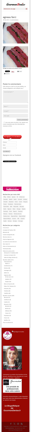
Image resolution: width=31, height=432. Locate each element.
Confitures (6, 299)
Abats (6, 263)
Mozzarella (16, 206)
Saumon (14, 218)
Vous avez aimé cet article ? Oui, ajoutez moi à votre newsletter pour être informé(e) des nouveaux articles (15, 124)
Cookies (6, 302)
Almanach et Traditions (10, 253)
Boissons (5, 232)
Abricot (8, 197)
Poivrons (5, 213)
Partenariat (6, 248)
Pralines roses (7, 216)
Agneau (13, 197)
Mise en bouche (8, 284)
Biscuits (6, 297)
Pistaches (20, 211)
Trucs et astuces (7, 322)
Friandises (6, 315)
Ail (17, 197)
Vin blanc (15, 221)
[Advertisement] (12, 174)
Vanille (5, 221)
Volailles (6, 293)
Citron (16, 201)
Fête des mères (17, 204)
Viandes (6, 291)
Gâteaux (7, 311)
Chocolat (5, 201)
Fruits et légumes (7, 239)
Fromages (6, 270)
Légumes (6, 275)
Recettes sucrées (7, 295)
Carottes (25, 199)
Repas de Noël (22, 216)
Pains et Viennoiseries (8, 246)
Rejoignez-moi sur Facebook (12, 155)
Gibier (5, 272)
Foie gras (25, 201)
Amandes (6, 199)
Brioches (7, 306)
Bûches (7, 308)
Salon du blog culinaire (10, 257)
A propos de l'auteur (8, 230)
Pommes (10, 213)
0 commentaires (14, 20)
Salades (7, 279)
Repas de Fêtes (14, 216)
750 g (5, 197)
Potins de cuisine (7, 251)
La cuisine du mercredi (9, 241)
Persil (10, 211)
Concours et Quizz (8, 255)
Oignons (9, 209)
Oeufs (5, 209)
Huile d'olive (6, 206)
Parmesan (6, 211)
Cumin (20, 201)
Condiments (7, 265)
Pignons (15, 211)
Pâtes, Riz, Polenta (8, 286)
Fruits (5, 318)
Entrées (6, 268)
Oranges (18, 209)
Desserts (6, 304)
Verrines (10, 221)
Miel (11, 206)
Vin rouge (20, 221)
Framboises (10, 204)
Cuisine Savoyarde (7, 234)
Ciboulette (11, 201)
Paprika (23, 209)
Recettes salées (7, 260)
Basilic (15, 199)
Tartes (6, 313)
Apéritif (10, 199)
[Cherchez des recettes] (18, 331)
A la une (5, 227)
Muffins (6, 320)
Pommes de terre (17, 213)
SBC (18, 218)
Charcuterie (7, 261)
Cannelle (20, 199)
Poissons (6, 288)
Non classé (5, 244)
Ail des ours (21, 197)
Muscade (22, 206)
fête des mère (6, 237)
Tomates (22, 218)
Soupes (7, 281)
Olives (14, 209)
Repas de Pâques (7, 218)
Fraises (5, 204)
